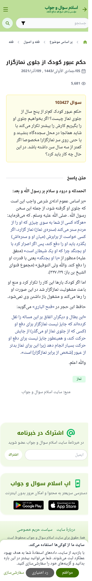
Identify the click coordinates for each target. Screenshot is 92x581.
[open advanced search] (23, 23)
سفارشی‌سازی (14, 572)
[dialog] (44, 560)
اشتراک (13, 455)
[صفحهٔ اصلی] (84, 42)
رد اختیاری (40, 572)
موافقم (67, 572)
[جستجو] (7, 23)
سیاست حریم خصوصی (34, 529)
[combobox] (56, 23)
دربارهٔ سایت (65, 529)
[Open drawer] (5, 9)
